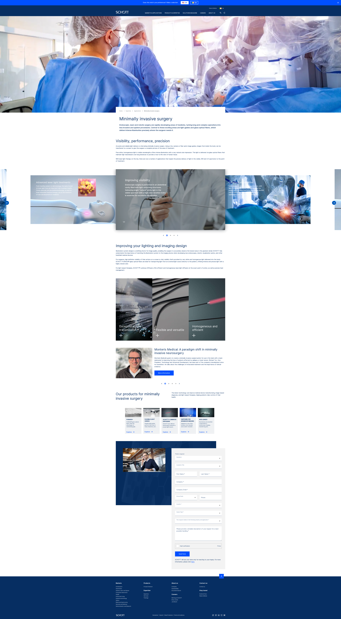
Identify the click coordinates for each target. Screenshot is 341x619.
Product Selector (148, 586)
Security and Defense (121, 604)
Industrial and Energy (121, 598)
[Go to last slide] (163, 235)
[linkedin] (219, 615)
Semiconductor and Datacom (123, 606)
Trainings (146, 598)
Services (146, 596)
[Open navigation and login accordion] (224, 13)
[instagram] (216, 615)
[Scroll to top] (221, 576)
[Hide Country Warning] (338, 3)
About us (212, 13)
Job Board (174, 601)
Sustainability (175, 588)
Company (174, 586)
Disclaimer (155, 615)
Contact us (202, 586)
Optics (117, 600)
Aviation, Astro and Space (122, 590)
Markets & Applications (153, 13)
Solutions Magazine (190, 13)
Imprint (161, 615)
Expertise (128, 111)
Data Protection (169, 615)
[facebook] (213, 615)
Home (121, 111)
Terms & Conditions (179, 615)
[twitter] (221, 615)
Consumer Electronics (121, 592)
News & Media (213, 8)
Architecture (119, 586)
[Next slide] (178, 235)
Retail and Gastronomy (122, 602)
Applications (137, 111)
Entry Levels (175, 599)
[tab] (166, 235)
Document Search (176, 590)
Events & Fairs (203, 594)
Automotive (119, 588)
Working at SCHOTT (177, 598)
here (192, 562)
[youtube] (224, 615)
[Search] (221, 13)
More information (164, 373)
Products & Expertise (172, 13)
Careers (203, 13)
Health (117, 594)
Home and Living (120, 596)
